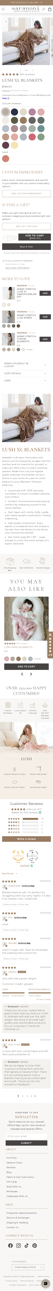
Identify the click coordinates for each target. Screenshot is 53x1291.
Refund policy (44, 1276)
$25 (6, 651)
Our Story (12, 1158)
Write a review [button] (26, 839)
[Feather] (5, 111)
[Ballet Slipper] (41, 111)
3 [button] (27, 1096)
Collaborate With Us (17, 1196)
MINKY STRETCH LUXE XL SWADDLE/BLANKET (26, 293)
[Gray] (23, 128)
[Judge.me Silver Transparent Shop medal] (32, 855)
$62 (19, 301)
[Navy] (14, 111)
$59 (19, 345)
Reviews (11, 1167)
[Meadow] (4, 305)
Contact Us (12, 1227)
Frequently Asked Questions (22, 1213)
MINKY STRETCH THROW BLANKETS (26, 339)
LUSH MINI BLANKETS (18, 647)
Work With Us (14, 1186)
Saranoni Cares (14, 1162)
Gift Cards (12, 1182)
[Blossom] (14, 136)
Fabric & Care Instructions (20, 1177)
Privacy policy (12, 1281)
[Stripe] (18, 349)
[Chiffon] (14, 145)
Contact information (18, 1285)
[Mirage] (4, 326)
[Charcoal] (32, 120)
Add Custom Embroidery (26, 193)
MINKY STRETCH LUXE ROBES (26, 316)
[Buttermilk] (23, 111)
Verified (24, 865)
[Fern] (14, 120)
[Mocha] (18, 326)
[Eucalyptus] (32, 128)
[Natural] (5, 120)
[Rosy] (5, 136)
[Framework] (9, 305)
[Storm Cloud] (5, 128)
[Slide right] (33, 70)
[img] (9, 881)
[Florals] (23, 349)
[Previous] (22, 674)
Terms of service (27, 1281)
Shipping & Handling (17, 1222)
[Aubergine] (5, 145)
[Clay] (5, 158)
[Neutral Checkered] (4, 349)
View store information (17, 268)
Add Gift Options (26, 226)
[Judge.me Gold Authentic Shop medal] (18, 855)
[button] (3, 9)
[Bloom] (14, 128)
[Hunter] (41, 120)
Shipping (6, 90)
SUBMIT (26, 1143)
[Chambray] (23, 136)
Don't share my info (37, 1285)
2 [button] (23, 1096)
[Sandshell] (9, 326)
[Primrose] (32, 136)
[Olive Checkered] (9, 349)
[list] (26, 318)
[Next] (31, 674)
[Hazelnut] (23, 120)
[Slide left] (20, 70)
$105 (19, 322)
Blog (9, 1172)
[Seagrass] (41, 136)
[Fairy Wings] (32, 111)
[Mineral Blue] (41, 128)
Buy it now (26, 246)
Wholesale (12, 1191)
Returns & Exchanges (18, 1218)
